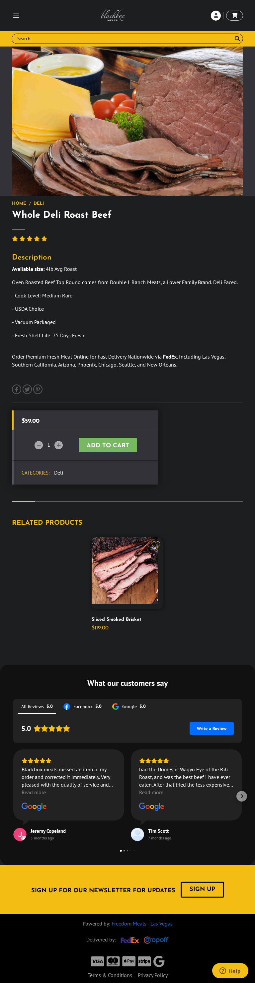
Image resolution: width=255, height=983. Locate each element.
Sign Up (202, 890)
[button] (13, 796)
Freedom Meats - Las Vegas (142, 923)
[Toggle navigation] (16, 15)
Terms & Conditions (110, 975)
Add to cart (108, 446)
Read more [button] (34, 792)
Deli (39, 203)
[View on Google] (34, 807)
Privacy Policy (153, 975)
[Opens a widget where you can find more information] (230, 971)
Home (19, 203)
